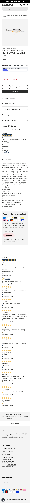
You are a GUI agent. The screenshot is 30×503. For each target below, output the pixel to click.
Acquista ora (15, 91)
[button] (24, 5)
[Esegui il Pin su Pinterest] (15, 126)
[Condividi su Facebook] (11, 126)
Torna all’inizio (15, 423)
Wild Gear (7, 499)
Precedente (5, 285)
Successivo (11, 285)
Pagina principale (5, 14)
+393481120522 (11, 448)
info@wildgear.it (9, 451)
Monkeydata (23, 499)
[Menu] (27, 5)
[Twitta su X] (8, 126)
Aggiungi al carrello (20, 87)
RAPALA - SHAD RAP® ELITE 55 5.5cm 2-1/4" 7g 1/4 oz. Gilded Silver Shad (14, 16)
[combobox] (15, 9)
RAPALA (3, 48)
